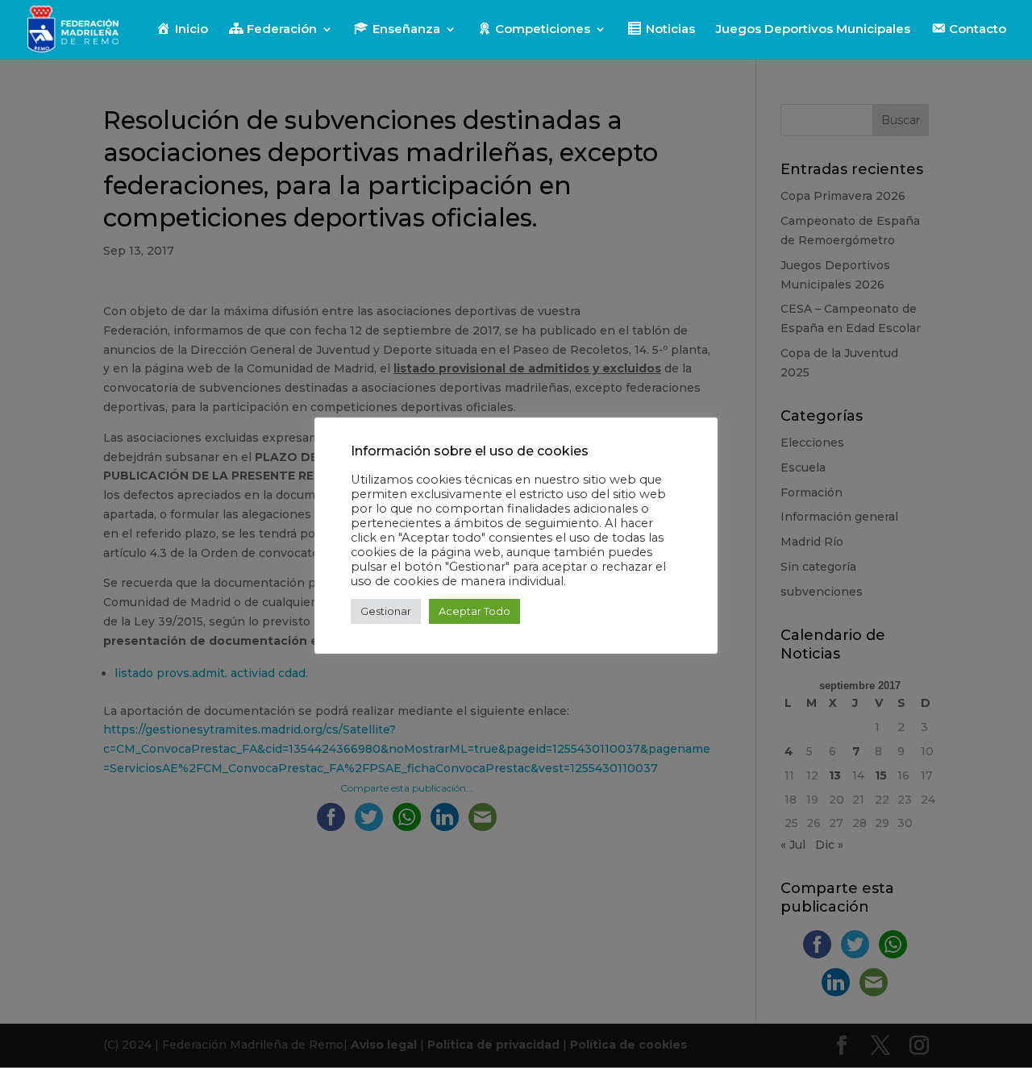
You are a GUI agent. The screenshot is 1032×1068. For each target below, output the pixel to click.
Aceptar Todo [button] (474, 611)
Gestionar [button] (385, 611)
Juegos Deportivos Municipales (813, 29)
